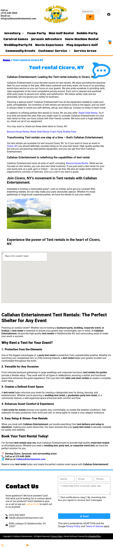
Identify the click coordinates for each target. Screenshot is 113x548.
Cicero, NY (12, 146)
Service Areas (85, 50)
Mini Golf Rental (61, 33)
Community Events (20, 50)
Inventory (12, 33)
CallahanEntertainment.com (30, 459)
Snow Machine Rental (81, 39)
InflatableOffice (94, 536)
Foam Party (36, 33)
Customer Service (52, 50)
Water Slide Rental (88, 112)
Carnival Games (15, 39)
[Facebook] (109, 14)
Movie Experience (49, 45)
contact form (32, 504)
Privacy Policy (73, 526)
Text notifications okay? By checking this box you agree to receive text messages (82, 498)
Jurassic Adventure (46, 39)
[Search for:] (90, 11)
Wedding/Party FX (18, 45)
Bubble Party (87, 33)
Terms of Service (94, 526)
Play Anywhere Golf (82, 45)
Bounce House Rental (18, 131)
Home (6, 60)
